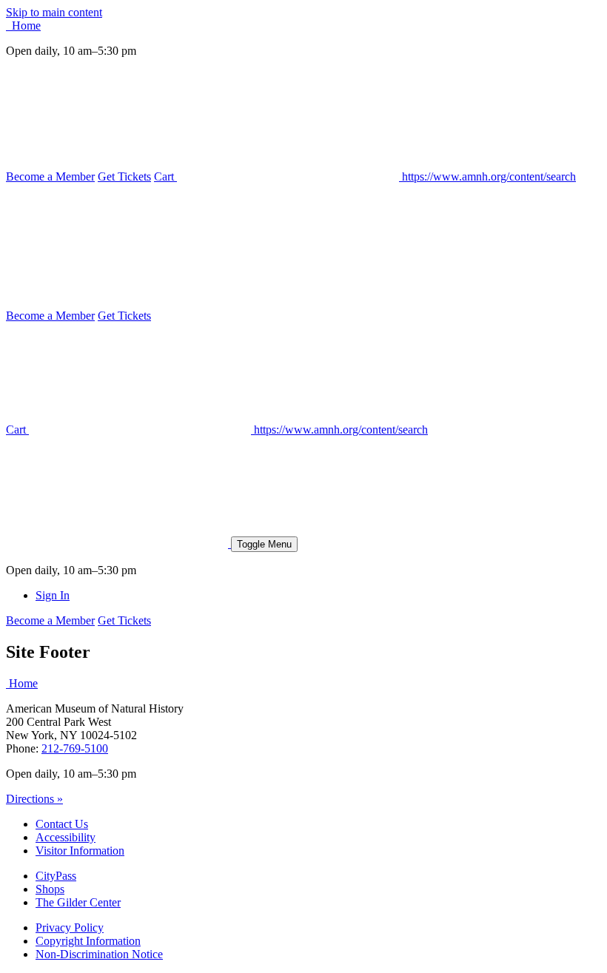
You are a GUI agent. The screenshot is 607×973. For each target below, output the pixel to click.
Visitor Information (80, 850)
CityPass (56, 875)
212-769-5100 (74, 748)
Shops (50, 889)
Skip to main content (54, 12)
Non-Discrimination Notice (99, 954)
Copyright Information (88, 941)
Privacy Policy (70, 927)
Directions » (34, 798)
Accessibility (65, 837)
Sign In (53, 595)
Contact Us (62, 824)
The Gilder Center (78, 902)
